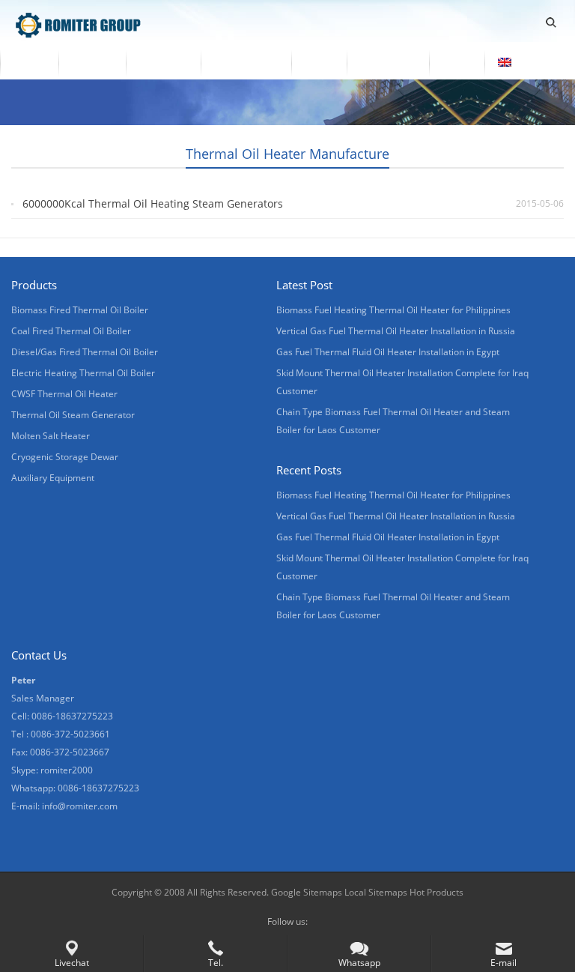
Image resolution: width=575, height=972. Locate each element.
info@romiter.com (80, 806)
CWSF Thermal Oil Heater (64, 393)
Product (92, 62)
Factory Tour (246, 62)
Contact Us (388, 62)
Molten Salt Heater (50, 435)
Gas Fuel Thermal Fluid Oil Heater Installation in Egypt (387, 351)
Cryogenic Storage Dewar (64, 456)
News (319, 62)
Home (29, 62)
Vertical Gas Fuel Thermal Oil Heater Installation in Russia (395, 330)
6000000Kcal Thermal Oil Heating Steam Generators (152, 203)
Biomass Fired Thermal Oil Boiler (79, 310)
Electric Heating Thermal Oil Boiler (83, 372)
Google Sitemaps (306, 892)
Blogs (456, 62)
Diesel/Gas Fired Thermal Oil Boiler (84, 351)
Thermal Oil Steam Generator (73, 414)
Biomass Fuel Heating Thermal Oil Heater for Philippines (393, 310)
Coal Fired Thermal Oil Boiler (71, 330)
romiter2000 (66, 770)
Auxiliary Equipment (52, 477)
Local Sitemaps (375, 892)
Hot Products (435, 892)
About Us (163, 62)
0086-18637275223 (98, 788)
